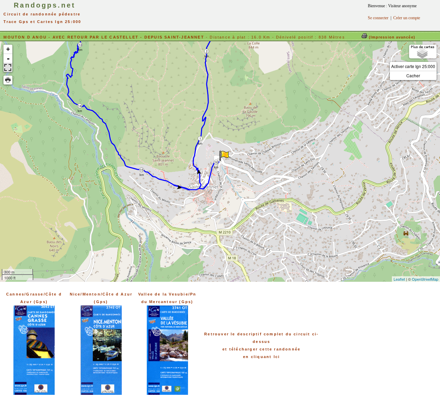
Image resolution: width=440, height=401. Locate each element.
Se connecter (378, 17)
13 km (80, 45)
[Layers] (423, 51)
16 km (216, 162)
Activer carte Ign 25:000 (413, 66)
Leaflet (399, 279)
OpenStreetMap (425, 279)
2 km (207, 51)
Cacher (413, 75)
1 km (200, 138)
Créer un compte (406, 17)
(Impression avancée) (391, 37)
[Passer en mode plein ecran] (7, 67)
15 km (142, 170)
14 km (80, 106)
